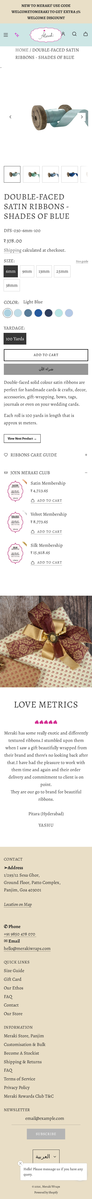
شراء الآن (46, 369)
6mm (11, 271)
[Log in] (63, 35)
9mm (27, 271)
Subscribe (46, 1134)
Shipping (12, 250)
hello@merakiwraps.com (27, 948)
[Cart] (85, 33)
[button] (10, 117)
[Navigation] (5, 34)
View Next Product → (22, 438)
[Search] (74, 33)
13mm (44, 271)
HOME (22, 50)
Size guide (82, 261)
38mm (12, 285)
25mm (62, 271)
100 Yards (15, 339)
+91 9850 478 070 (20, 934)
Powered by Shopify (46, 1192)
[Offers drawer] (16, 34)
